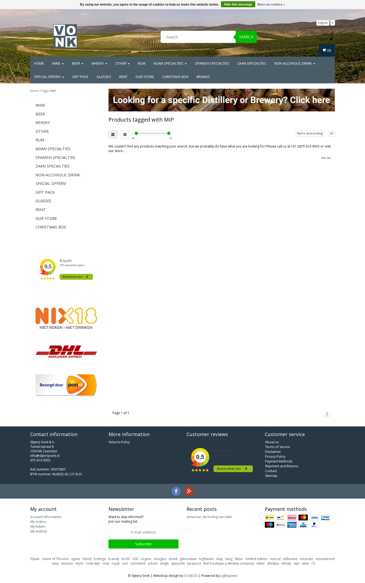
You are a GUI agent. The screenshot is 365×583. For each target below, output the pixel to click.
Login (325, 34)
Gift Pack (80, 76)
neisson (67, 563)
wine (305, 563)
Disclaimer (273, 451)
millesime (290, 559)
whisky (286, 563)
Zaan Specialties (251, 63)
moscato (306, 559)
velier (261, 563)
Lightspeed (228, 575)
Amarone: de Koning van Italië (209, 517)
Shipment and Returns (281, 466)
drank (173, 559)
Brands (203, 76)
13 (313, 563)
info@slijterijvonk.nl (45, 455)
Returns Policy (119, 442)
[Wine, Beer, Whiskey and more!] (65, 36)
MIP (53, 91)
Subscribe (143, 543)
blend (87, 559)
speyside (178, 563)
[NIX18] (66, 318)
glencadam (188, 559)
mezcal (275, 559)
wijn (297, 563)
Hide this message (238, 4)
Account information (45, 517)
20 (331, 133)
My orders (38, 521)
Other (121, 63)
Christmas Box (175, 76)
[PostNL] (66, 385)
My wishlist (38, 531)
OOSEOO (191, 575)
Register (323, 39)
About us (272, 442)
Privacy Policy (275, 456)
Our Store (144, 76)
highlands (206, 559)
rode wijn (93, 563)
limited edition (256, 559)
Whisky (98, 63)
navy (55, 563)
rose (105, 563)
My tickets (37, 526)
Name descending (310, 133)
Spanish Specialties (212, 63)
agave (75, 559)
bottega (100, 559)
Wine (56, 63)
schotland (137, 563)
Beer (76, 63)
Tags (45, 91)
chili (135, 559)
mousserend (325, 559)
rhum (79, 563)
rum (125, 563)
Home (39, 63)
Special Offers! (47, 76)
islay (219, 559)
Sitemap (271, 475)
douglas (160, 559)
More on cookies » (271, 4)
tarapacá (194, 563)
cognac (146, 559)
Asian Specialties (168, 63)
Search (246, 36)
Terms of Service (277, 447)
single (164, 563)
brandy (113, 559)
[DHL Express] (66, 351)
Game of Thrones (55, 559)
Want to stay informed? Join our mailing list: (125, 519)
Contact (271, 471)
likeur (239, 559)
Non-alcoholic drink (293, 63)
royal (115, 563)
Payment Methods (278, 461)
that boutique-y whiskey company (228, 563)
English (323, 23)
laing (228, 559)
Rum (141, 63)
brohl (126, 559)
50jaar (35, 559)
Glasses (103, 76)
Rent (123, 76)
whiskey (273, 563)
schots (153, 563)
